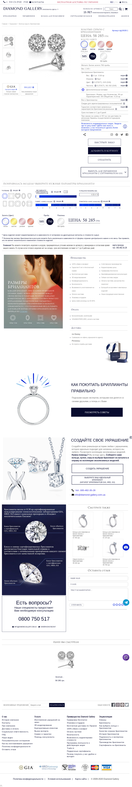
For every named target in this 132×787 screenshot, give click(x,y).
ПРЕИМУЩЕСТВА (78, 258)
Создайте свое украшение (100, 440)
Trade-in (70, 748)
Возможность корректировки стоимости (79, 739)
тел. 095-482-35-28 (85, 490)
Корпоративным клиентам (46, 728)
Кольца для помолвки (52, 16)
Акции (124, 16)
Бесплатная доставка (80, 274)
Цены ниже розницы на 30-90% (83, 301)
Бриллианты (9, 16)
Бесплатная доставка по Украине (82, 726)
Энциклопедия (105, 16)
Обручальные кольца (80, 16)
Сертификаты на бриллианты (112, 745)
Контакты (6, 723)
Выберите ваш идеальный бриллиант (97, 480)
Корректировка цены (109, 267)
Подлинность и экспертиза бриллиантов (111, 738)
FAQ (4, 735)
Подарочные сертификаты (79, 751)
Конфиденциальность (80, 281)
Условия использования (59, 779)
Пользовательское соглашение (16, 741)
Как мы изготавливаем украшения (17, 743)
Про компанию (8, 726)
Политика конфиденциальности (16, 746)
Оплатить (104, 160)
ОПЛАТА (75, 309)
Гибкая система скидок (109, 277)
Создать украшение (97, 469)
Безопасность (77, 284)
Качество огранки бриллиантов (113, 731)
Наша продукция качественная (112, 294)
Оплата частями (78, 294)
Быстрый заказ (104, 142)
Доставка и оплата (10, 729)
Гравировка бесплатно (109, 271)
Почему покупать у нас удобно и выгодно (81, 755)
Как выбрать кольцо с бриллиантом (109, 727)
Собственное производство (111, 264)
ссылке (23, 311)
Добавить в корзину (104, 151)
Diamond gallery (22, 9)
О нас (4, 716)
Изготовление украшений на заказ (47, 721)
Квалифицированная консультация (114, 274)
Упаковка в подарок (79, 297)
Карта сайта (81, 779)
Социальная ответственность (15, 732)
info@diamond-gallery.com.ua (90, 495)
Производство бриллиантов (111, 742)
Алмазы (102, 720)
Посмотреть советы (97, 412)
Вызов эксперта (41, 731)
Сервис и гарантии (42, 734)
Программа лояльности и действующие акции (78, 744)
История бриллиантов (109, 734)
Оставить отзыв (9, 749)
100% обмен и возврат (80, 264)
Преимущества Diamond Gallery (81, 716)
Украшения (28, 16)
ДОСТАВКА (76, 328)
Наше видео (7, 738)
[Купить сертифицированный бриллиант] (34, 594)
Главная (4, 24)
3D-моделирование (79, 277)
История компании (10, 720)
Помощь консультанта (44, 737)
